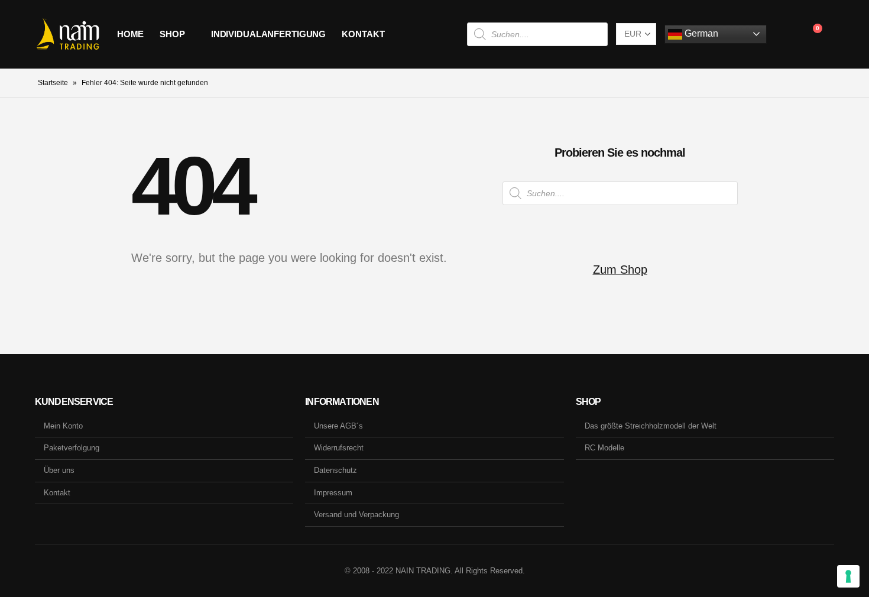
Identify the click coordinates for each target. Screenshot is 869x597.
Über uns (59, 470)
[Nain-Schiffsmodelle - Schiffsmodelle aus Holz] (67, 34)
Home (130, 34)
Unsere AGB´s (338, 425)
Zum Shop (620, 269)
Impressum (333, 492)
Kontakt (363, 34)
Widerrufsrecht (339, 447)
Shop (172, 34)
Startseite (53, 83)
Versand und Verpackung (356, 514)
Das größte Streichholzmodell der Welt (650, 425)
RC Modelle (604, 447)
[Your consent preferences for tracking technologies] (848, 576)
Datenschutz (335, 470)
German (700, 33)
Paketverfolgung (71, 447)
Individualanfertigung (268, 34)
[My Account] (785, 34)
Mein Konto (63, 425)
